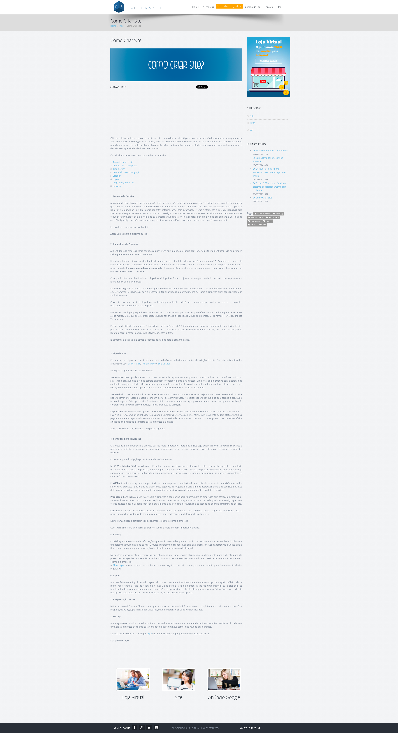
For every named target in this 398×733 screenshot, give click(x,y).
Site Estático (273, 217)
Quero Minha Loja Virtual (229, 6)
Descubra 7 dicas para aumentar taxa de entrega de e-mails (269, 172)
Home (195, 7)
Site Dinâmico (256, 217)
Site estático (134, 363)
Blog (279, 7)
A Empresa (208, 7)
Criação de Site (252, 7)
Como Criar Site (263, 197)
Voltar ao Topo (248, 728)
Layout (116, 179)
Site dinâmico (148, 363)
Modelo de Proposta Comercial (271, 150)
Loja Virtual (164, 363)
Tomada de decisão (123, 162)
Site (252, 116)
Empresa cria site (258, 224)
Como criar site (263, 213)
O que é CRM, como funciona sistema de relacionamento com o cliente (269, 187)
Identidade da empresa (125, 165)
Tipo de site (119, 168)
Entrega (117, 185)
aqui (149, 633)
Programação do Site (123, 182)
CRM (252, 122)
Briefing (117, 175)
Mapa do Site (123, 728)
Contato (268, 7)
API (252, 129)
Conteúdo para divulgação (126, 172)
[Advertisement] (176, 111)
